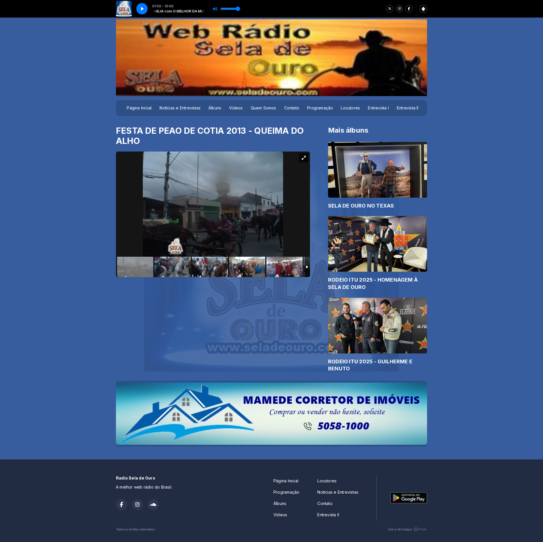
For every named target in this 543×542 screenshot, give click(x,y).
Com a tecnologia (400, 529)
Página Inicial (139, 107)
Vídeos (236, 107)
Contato (291, 107)
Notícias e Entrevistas (180, 107)
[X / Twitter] (389, 8)
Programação (320, 107)
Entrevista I (378, 107)
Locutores (350, 107)
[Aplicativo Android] (423, 8)
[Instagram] (399, 8)
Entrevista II (408, 107)
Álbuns (214, 107)
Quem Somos (263, 107)
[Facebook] (409, 8)
